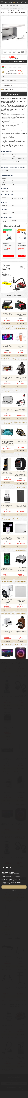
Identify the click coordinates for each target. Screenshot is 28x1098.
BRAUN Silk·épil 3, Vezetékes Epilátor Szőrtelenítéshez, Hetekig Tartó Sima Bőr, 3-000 (7, 537)
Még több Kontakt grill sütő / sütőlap (7, 327)
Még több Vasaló (20, 454)
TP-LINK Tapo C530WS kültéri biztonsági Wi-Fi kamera (7, 601)
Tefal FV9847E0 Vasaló (21, 442)
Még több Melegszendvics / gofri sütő (21, 582)
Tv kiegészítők (9, 5)
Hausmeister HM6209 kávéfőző (21, 377)
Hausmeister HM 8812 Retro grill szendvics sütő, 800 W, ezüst (21, 569)
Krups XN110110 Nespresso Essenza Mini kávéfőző (7, 474)
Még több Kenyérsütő (7, 644)
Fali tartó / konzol (17, 5)
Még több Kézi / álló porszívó (20, 422)
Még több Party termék (7, 581)
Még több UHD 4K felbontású (7, 359)
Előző (2, 32)
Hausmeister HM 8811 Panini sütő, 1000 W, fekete (7, 315)
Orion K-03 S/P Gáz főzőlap (7, 409)
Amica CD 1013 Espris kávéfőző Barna (21, 632)
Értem (14, 887)
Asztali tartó (4, 7)
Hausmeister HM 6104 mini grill (7, 377)
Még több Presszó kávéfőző (21, 390)
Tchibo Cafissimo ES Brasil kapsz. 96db (21, 314)
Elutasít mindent (14, 890)
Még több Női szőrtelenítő (21, 359)
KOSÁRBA (10, 256)
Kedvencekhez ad (8, 85)
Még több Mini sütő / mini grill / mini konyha (7, 390)
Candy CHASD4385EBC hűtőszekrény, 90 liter (21, 505)
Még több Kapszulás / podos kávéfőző (7, 486)
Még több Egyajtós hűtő (21, 518)
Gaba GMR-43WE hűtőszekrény (21, 601)
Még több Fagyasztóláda (20, 550)
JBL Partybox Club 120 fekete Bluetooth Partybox (7, 569)
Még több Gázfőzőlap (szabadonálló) (7, 422)
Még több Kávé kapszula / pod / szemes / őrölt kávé (21, 327)
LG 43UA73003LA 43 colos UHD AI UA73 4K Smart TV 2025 (7, 347)
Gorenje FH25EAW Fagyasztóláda (21, 537)
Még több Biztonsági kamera (7, 613)
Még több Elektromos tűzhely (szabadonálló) (7, 518)
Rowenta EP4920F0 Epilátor (20, 346)
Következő (26, 32)
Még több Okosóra (21, 487)
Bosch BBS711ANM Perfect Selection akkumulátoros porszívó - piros (21, 409)
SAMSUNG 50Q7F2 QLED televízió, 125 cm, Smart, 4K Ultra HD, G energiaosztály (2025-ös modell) (7, 442)
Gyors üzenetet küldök (11, 80)
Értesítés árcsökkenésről (8, 89)
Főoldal (2, 5)
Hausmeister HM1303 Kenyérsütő (7, 632)
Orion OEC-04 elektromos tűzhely (7, 505)
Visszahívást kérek (10, 77)
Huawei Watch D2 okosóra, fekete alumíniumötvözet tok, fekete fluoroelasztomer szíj (20, 474)
